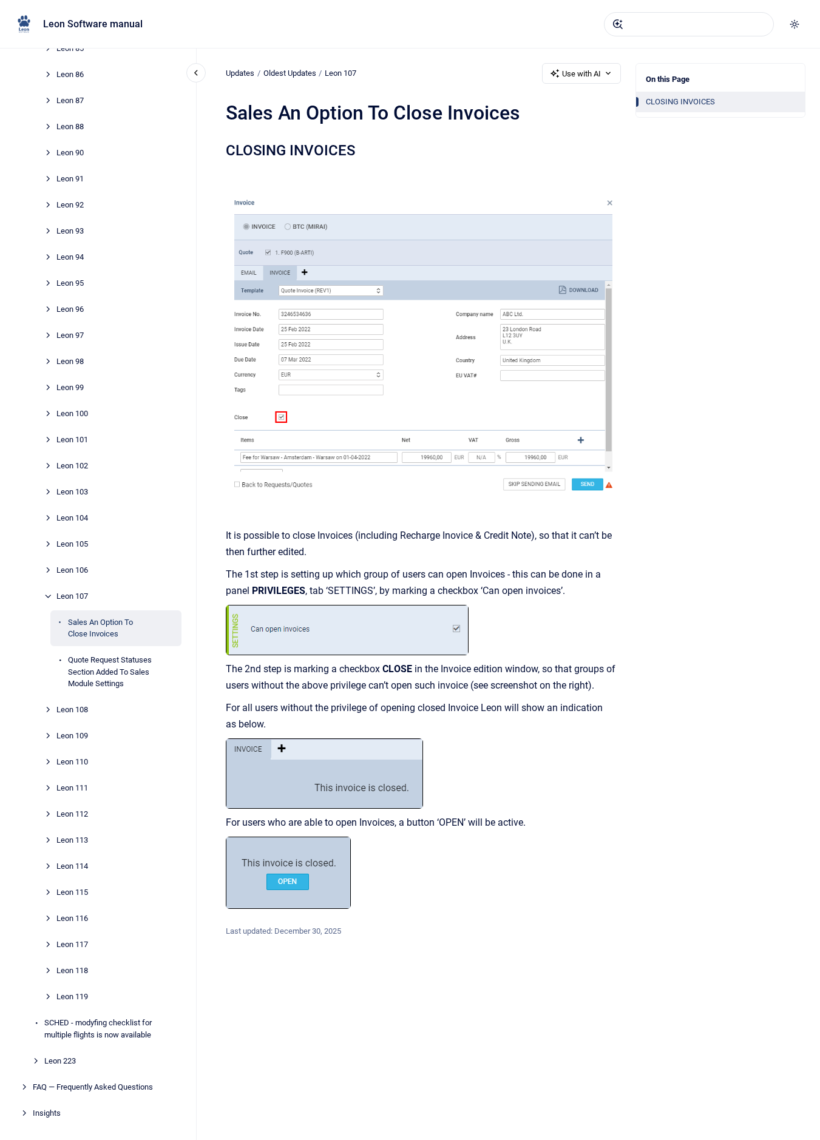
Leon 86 (70, 74)
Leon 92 (70, 204)
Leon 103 (72, 491)
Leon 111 (72, 788)
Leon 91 (70, 178)
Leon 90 (70, 152)
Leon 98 (70, 361)
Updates (240, 73)
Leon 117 (72, 944)
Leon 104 (72, 517)
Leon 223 (60, 1060)
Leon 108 (72, 710)
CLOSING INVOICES (680, 101)
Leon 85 (70, 48)
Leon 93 (70, 230)
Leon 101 (72, 439)
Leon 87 (70, 100)
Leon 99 (70, 387)
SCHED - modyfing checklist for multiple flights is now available (98, 1029)
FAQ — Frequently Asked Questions (93, 1086)
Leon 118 (72, 971)
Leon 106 (72, 570)
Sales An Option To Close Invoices (100, 628)
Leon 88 (70, 126)
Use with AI (581, 73)
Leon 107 (72, 596)
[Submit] (618, 24)
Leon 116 (72, 918)
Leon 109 (72, 736)
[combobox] (689, 24)
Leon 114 (72, 866)
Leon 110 (72, 762)
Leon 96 (70, 309)
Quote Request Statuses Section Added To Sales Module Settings (110, 672)
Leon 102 (72, 465)
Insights (47, 1113)
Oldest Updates (289, 73)
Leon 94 (70, 256)
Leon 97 (70, 335)
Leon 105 (72, 543)
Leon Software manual (93, 24)
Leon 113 (72, 840)
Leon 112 (72, 814)
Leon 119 (72, 997)
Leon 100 (72, 413)
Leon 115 (72, 892)
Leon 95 (70, 283)
